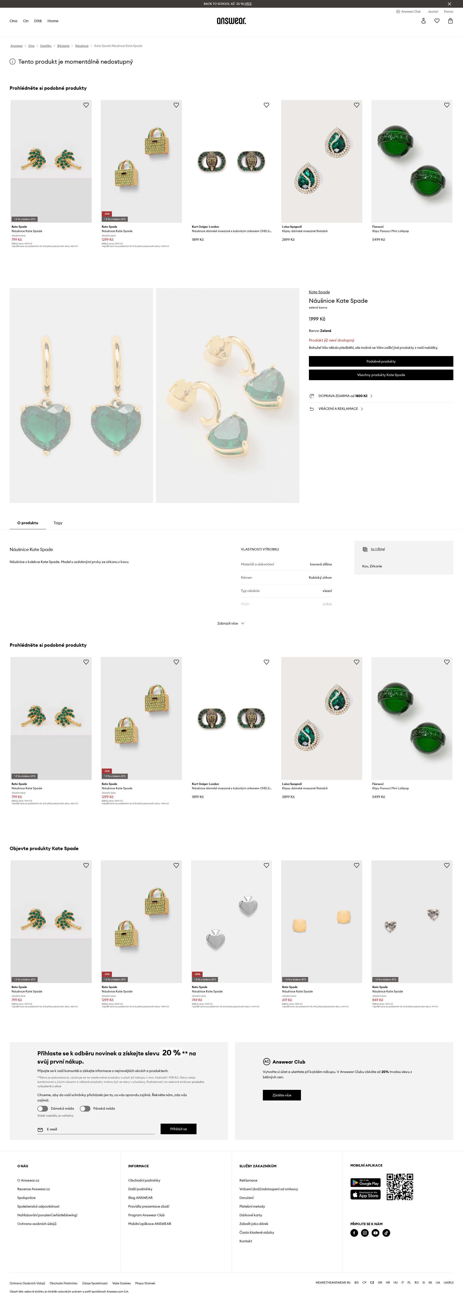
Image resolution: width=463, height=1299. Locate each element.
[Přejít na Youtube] (375, 1233)
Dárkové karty (250, 1215)
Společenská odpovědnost (38, 1206)
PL (409, 1282)
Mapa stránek (145, 1283)
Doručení (246, 1198)
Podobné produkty (381, 361)
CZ (372, 1282)
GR (380, 1282)
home (53, 20)
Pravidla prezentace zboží (148, 1206)
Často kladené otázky (256, 1232)
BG (356, 1282)
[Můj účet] (423, 21)
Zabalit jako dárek (253, 1224)
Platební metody (252, 1206)
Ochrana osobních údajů (36, 1224)
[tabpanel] (231, 578)
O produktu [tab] (27, 522)
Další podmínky (140, 1189)
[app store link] (365, 1193)
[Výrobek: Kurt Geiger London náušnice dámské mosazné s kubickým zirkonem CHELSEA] (231, 161)
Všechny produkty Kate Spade (381, 375)
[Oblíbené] (437, 21)
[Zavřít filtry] (449, 4)
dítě (38, 20)
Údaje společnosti (95, 1283)
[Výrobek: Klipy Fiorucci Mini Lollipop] (411, 161)
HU (396, 1282)
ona (13, 20)
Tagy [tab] (58, 522)
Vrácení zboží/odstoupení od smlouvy (268, 1189)
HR (388, 1282)
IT (403, 1282)
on (25, 20)
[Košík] (450, 21)
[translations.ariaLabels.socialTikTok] (386, 1233)
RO (417, 1282)
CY (364, 1282)
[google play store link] (365, 1182)
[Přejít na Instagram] (365, 1233)
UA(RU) (449, 1282)
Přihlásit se (178, 1129)
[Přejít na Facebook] (354, 1233)
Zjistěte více (281, 1095)
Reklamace (248, 1180)
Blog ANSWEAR (140, 1198)
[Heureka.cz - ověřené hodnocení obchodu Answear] (357, 1252)
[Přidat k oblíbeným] (86, 105)
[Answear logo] (231, 20)
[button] (81, 395)
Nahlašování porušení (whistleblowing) (47, 1215)
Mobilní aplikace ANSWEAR (149, 1224)
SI (423, 1282)
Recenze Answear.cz (33, 1189)
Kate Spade (319, 291)
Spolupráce (26, 1198)
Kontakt (245, 1241)
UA (438, 1282)
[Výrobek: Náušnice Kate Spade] (51, 161)
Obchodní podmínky (144, 1180)
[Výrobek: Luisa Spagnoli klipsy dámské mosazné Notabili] (321, 161)
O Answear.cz (28, 1180)
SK (430, 1282)
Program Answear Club (146, 1215)
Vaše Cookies (121, 1283)
